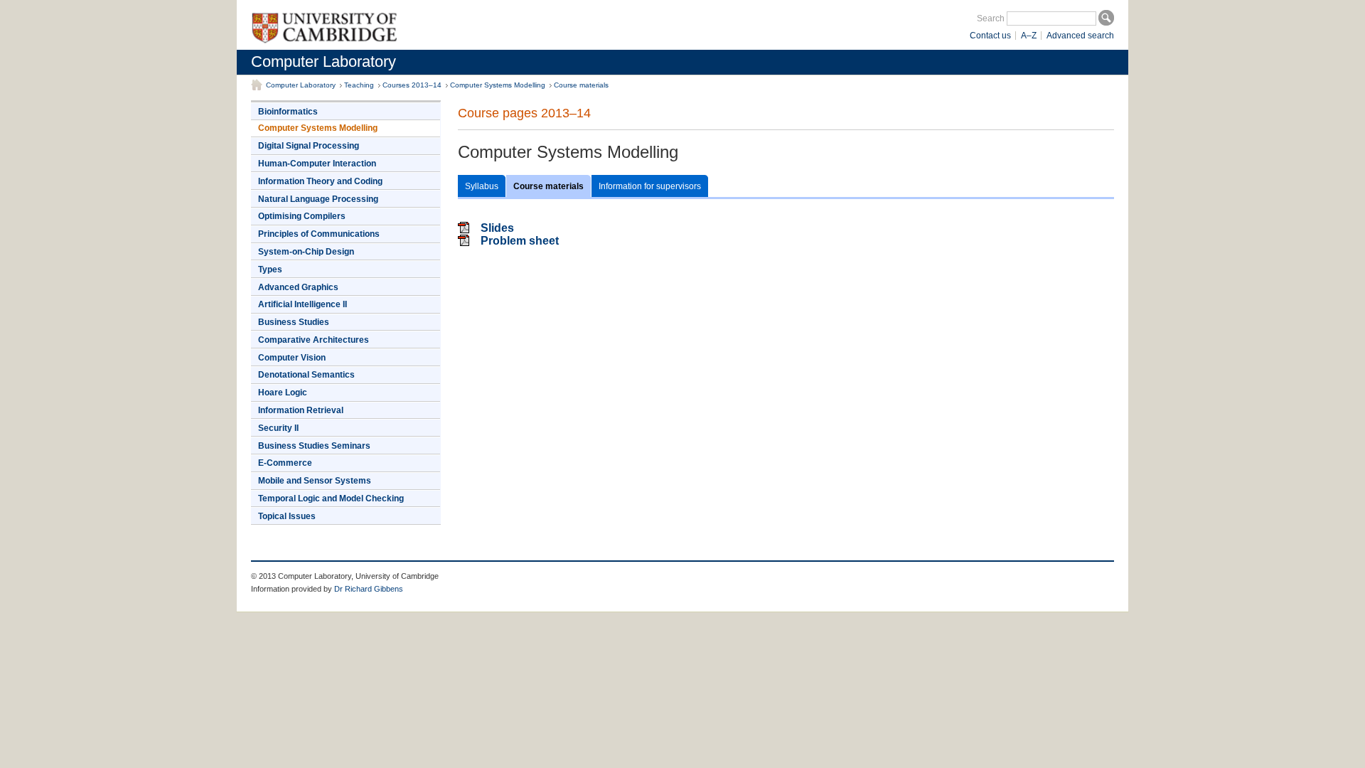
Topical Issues (287, 516)
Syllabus (481, 186)
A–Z (1029, 36)
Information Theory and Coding (320, 181)
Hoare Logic (282, 393)
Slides (497, 228)
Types (270, 269)
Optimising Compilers (302, 216)
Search (991, 18)
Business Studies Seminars (314, 446)
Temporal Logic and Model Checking (331, 498)
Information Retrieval (300, 410)
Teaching (359, 85)
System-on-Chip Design (306, 252)
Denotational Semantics (306, 375)
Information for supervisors (650, 186)
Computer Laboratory (323, 61)
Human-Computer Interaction (317, 164)
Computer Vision (292, 358)
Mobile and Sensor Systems (314, 481)
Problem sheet (520, 241)
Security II (278, 428)
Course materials (581, 85)
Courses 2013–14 (411, 85)
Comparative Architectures (313, 340)
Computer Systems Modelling (497, 85)
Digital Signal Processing (308, 146)
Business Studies (293, 322)
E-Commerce (285, 463)
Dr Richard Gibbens (368, 589)
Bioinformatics (288, 112)
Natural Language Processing (318, 199)
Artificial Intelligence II (302, 304)
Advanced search (1080, 36)
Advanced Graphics (298, 287)
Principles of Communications (319, 234)
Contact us (990, 36)
